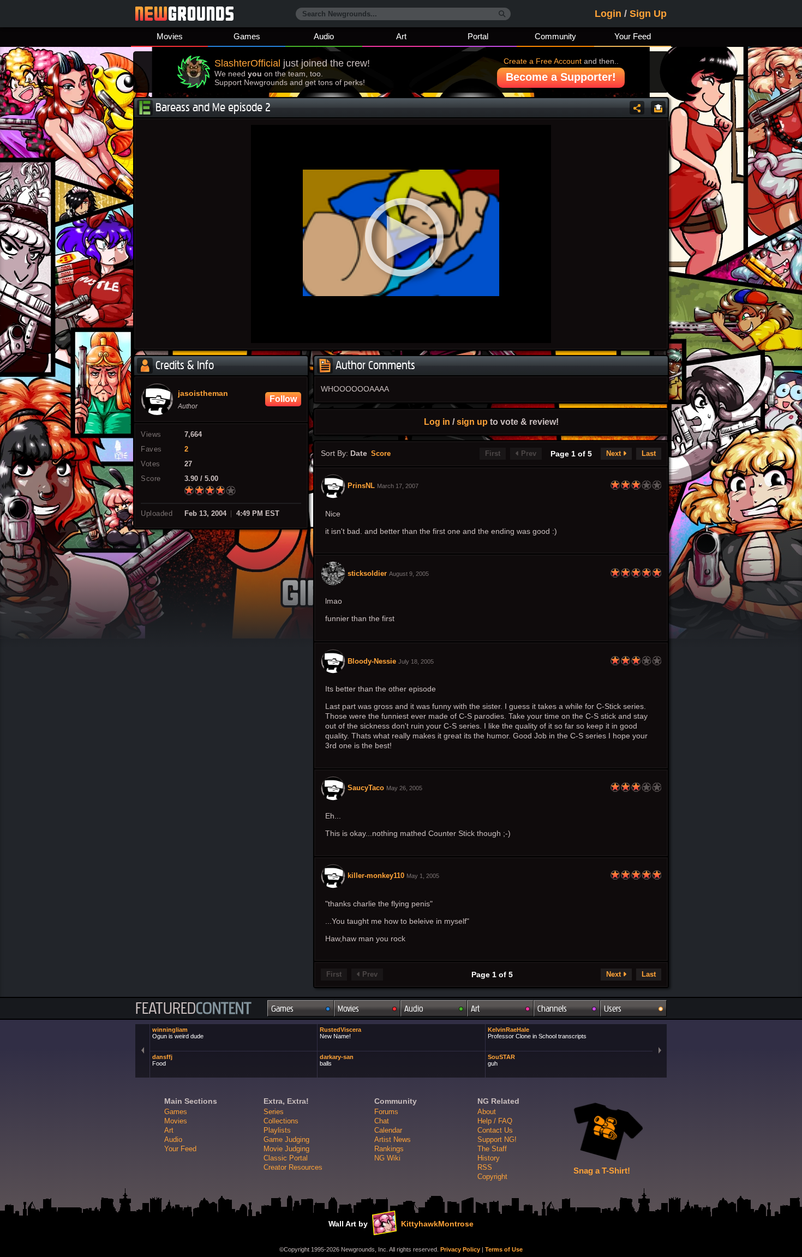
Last (649, 454)
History (488, 1158)
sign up (472, 421)
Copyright (492, 1176)
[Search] (502, 14)
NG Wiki (387, 1158)
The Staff (492, 1149)
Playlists (277, 1130)
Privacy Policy (460, 1249)
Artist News (392, 1139)
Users (612, 1008)
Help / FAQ (494, 1121)
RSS (484, 1167)
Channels (552, 1008)
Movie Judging (286, 1149)
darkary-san (337, 1060)
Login (608, 13)
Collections (281, 1121)
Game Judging (286, 1139)
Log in (437, 421)
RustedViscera (340, 1032)
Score (381, 454)
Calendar (388, 1130)
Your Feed (632, 36)
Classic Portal (286, 1158)
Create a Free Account (543, 61)
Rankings (389, 1149)
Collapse (658, 108)
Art (401, 36)
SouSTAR (501, 1060)
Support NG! (497, 1139)
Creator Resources (293, 1167)
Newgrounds (184, 14)
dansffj (162, 1060)
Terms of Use (504, 1249)
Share (637, 108)
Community (555, 36)
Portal (478, 36)
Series (274, 1112)
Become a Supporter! (561, 77)
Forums (386, 1112)
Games (247, 36)
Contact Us (495, 1130)
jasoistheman (203, 393)
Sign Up (648, 13)
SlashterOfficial (247, 63)
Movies (170, 36)
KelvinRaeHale (537, 1032)
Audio (324, 36)
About (486, 1112)
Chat (381, 1121)
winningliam (178, 1032)
